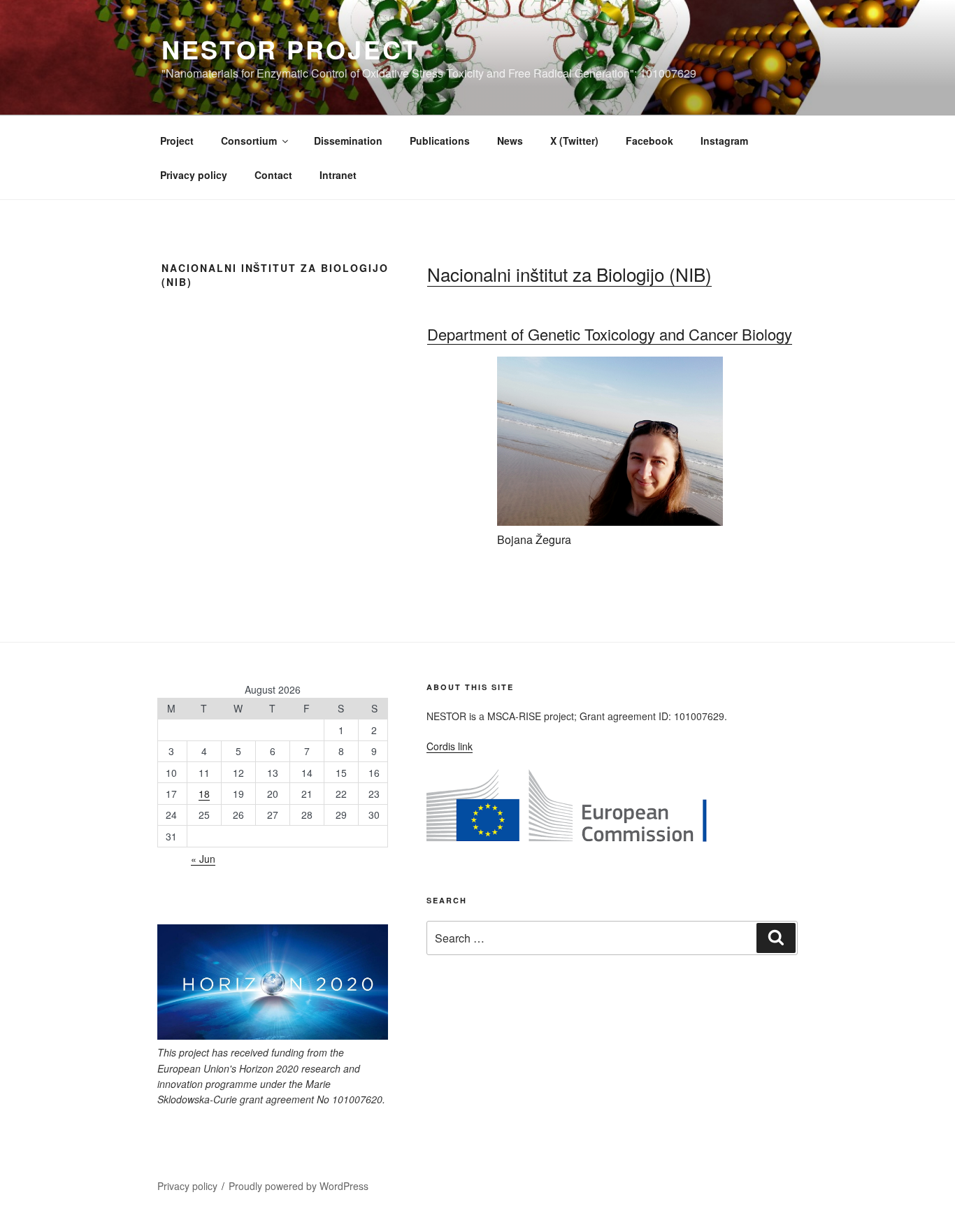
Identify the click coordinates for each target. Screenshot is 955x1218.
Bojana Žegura (534, 539)
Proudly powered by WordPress (298, 1186)
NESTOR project (290, 49)
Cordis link (449, 746)
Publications (440, 141)
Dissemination (348, 141)
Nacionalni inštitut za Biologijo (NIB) (569, 274)
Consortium (249, 141)
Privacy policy (193, 175)
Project (177, 141)
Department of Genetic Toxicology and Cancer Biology (609, 334)
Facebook (649, 141)
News (510, 141)
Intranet (338, 175)
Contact (273, 175)
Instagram (724, 141)
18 (204, 794)
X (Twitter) (574, 141)
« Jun (203, 859)
